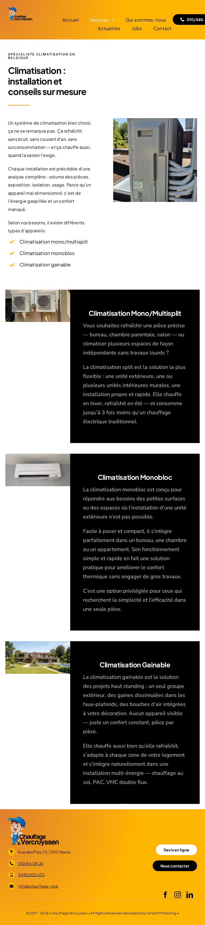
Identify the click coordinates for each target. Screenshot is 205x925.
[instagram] (177, 894)
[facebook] (165, 894)
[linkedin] (189, 894)
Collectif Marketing (161, 913)
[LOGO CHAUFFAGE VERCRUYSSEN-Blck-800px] (20, 8)
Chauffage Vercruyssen (69, 913)
